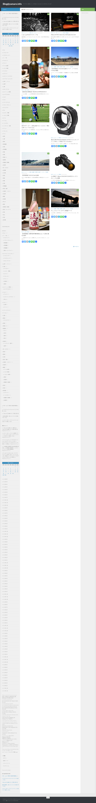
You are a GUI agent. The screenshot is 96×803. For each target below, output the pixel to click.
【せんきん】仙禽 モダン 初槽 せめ (9, 427)
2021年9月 (5, 633)
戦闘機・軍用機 (56, 66)
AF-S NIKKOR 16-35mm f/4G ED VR (7, 699)
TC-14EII (3, 750)
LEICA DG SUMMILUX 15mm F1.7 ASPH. (8, 718)
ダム (4, 110)
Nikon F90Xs (4, 740)
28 (12, 44)
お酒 (25, 89)
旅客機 (61, 66)
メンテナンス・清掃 (7, 125)
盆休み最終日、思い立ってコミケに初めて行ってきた (10, 785)
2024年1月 (5, 560)
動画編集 (5, 144)
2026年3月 (5, 492)
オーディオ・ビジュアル (7, 78)
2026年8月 (5, 479)
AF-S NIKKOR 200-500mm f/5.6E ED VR (9, 706)
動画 (4, 141)
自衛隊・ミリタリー (66, 66)
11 (5, 40)
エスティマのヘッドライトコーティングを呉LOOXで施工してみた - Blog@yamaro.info (10, 436)
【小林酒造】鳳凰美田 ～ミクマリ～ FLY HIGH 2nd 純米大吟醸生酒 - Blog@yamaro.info (10, 449)
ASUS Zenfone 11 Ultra (14, 714)
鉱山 (4, 214)
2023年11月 (5, 565)
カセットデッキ (6, 89)
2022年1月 (5, 622)
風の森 (17, 752)
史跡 (4, 146)
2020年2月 (5, 682)
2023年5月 (5, 581)
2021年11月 (5, 628)
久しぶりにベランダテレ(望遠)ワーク (61, 210)
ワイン (4, 133)
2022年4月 (5, 615)
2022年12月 (5, 594)
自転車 (4, 193)
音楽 (4, 217)
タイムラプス (5, 107)
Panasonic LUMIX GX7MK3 (10, 745)
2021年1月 (5, 654)
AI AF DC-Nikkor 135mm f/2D (7, 710)
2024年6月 (5, 547)
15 (15, 40)
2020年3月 (5, 680)
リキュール (5, 131)
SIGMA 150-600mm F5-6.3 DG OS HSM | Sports (10, 746)
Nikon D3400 (13, 738)
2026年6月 (5, 484)
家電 (4, 154)
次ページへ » (76, 246)
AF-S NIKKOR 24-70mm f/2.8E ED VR (10, 701)
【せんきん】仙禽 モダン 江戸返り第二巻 (11, 21)
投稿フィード (5, 760)
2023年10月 (5, 567)
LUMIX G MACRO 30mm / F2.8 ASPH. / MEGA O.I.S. (9, 720)
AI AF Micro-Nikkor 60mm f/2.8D (9, 712)
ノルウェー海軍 (6, 115)
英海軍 (4, 198)
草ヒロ (4, 201)
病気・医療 (5, 188)
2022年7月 (5, 607)
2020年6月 (5, 672)
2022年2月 (5, 620)
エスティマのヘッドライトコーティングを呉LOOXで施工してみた (10, 789)
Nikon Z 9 (5, 742)
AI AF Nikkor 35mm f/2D (6, 714)
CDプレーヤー (6, 52)
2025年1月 (5, 528)
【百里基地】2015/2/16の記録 (30, 175)
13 (10, 40)
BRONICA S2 (4, 716)
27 (10, 44)
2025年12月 (5, 500)
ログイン (5, 758)
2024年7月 (5, 544)
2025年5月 (5, 518)
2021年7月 (5, 638)
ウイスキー (5, 70)
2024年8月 (5, 541)
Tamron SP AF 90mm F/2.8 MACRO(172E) (10, 749)
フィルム (5, 120)
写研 (14, 752)
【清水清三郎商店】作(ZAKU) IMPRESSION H (34, 91)
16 (17, 40)
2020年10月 (5, 662)
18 (5, 42)
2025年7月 (5, 513)
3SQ (3, 695)
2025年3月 (5, 523)
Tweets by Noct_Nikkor (6, 770)
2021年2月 (5, 651)
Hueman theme (16, 800)
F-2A (7, 716)
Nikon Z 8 (9, 740)
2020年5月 (5, 675)
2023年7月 (5, 575)
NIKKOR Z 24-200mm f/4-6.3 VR (10, 728)
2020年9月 (5, 664)
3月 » (12, 45)
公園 (4, 138)
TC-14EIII (8, 750)
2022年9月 (5, 601)
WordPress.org (6, 765)
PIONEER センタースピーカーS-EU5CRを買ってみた (10, 779)
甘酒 (4, 183)
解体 (4, 204)
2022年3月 (5, 617)
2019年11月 (5, 690)
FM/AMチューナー (6, 55)
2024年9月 (5, 539)
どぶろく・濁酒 (6, 112)
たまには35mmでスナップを (30, 34)
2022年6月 (5, 609)
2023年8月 (5, 573)
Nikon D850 (6, 738)
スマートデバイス (6, 102)
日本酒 (28, 89)
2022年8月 (5, 604)
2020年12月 (5, 656)
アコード (5, 63)
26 (8, 44)
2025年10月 (5, 505)
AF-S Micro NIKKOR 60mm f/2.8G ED (9, 697)
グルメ (4, 99)
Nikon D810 (6, 737)
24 (3, 44)
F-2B (9, 716)
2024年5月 (5, 549)
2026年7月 (5, 481)
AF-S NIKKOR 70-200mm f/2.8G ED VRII (10, 705)
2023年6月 (5, 578)
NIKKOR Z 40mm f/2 (5, 731)
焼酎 (4, 180)
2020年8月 (5, 667)
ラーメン (5, 128)
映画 (4, 175)
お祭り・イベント (6, 81)
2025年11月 (5, 502)
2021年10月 (5, 630)
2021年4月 (5, 646)
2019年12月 (5, 688)
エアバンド (5, 73)
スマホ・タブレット (7, 104)
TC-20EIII (11, 750)
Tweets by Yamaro (85, 12)
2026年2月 (5, 494)
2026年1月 (5, 497)
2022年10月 (5, 599)
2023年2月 (5, 588)
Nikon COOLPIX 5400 (5, 735)
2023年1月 (5, 591)
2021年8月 (5, 635)
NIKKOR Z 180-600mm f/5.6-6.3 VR (9, 733)
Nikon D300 (11, 735)
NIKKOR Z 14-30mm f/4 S (7, 726)
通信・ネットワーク (7, 209)
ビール (4, 117)
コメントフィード (6, 763)
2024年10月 (5, 536)
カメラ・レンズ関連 (27, 32)
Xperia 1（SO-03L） (5, 752)
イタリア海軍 (5, 68)
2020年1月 (5, 685)
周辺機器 (5, 149)
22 (15, 42)
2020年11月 (5, 659)
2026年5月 (5, 486)
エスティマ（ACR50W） (8, 76)
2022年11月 (5, 596)
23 (17, 42)
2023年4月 (5, 583)
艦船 (4, 196)
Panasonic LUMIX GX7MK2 (8, 743)
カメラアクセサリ (64, 137)
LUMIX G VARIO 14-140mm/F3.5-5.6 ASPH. (9, 724)
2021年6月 (5, 641)
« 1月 (9, 45)
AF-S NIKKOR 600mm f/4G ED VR (9, 708)
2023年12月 (5, 562)
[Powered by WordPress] (6, 800)
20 (10, 42)
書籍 (4, 178)
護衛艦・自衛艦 (6, 206)
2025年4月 (5, 520)
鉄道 (4, 212)
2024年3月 (5, 554)
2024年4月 (5, 552)
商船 (4, 151)
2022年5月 (5, 612)
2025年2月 (5, 526)
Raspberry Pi (5, 60)
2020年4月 (5, 677)
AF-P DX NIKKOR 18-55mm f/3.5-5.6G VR (10, 695)
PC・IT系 (55, 32)
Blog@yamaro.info (12, 4)
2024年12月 (5, 531)
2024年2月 (5, 557)
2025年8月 (5, 510)
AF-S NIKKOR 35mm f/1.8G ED (7, 703)
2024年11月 (5, 533)
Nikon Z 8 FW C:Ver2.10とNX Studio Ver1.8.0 (63, 34)
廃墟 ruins (5, 157)
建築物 (4, 159)
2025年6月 (5, 515)
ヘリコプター (5, 123)
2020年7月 (5, 669)
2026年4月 (5, 489)
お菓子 (4, 83)
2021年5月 (5, 643)
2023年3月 (5, 586)
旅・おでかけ (34, 32)
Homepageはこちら (5, 226)
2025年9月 (5, 507)
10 (3, 40)
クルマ (4, 97)
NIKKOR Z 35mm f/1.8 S (7, 730)
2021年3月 (5, 649)
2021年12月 (5, 625)
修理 (4, 136)
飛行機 (71, 66)
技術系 (4, 165)
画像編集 (67, 32)
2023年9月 (5, 570)
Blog (23, 32)
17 (3, 42)
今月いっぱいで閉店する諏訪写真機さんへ (10, 775)
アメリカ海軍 (5, 65)
